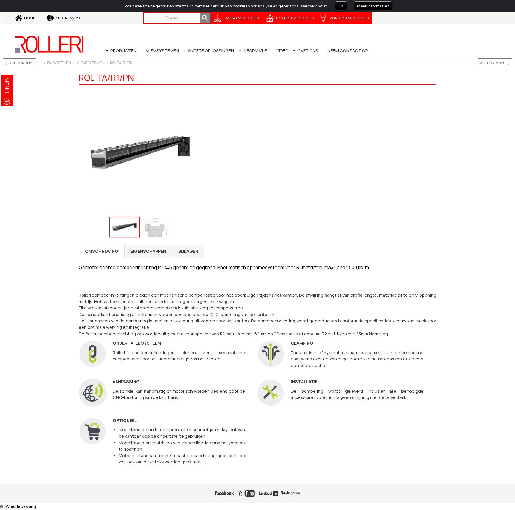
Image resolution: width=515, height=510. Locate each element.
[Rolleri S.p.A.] (49, 44)
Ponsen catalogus (349, 18)
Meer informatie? (373, 6)
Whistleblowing (21, 506)
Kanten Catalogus (295, 18)
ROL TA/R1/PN (121, 62)
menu (6, 85)
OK (341, 6)
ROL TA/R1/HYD (22, 63)
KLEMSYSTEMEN (57, 62)
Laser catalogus (241, 18)
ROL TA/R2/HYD (493, 63)
